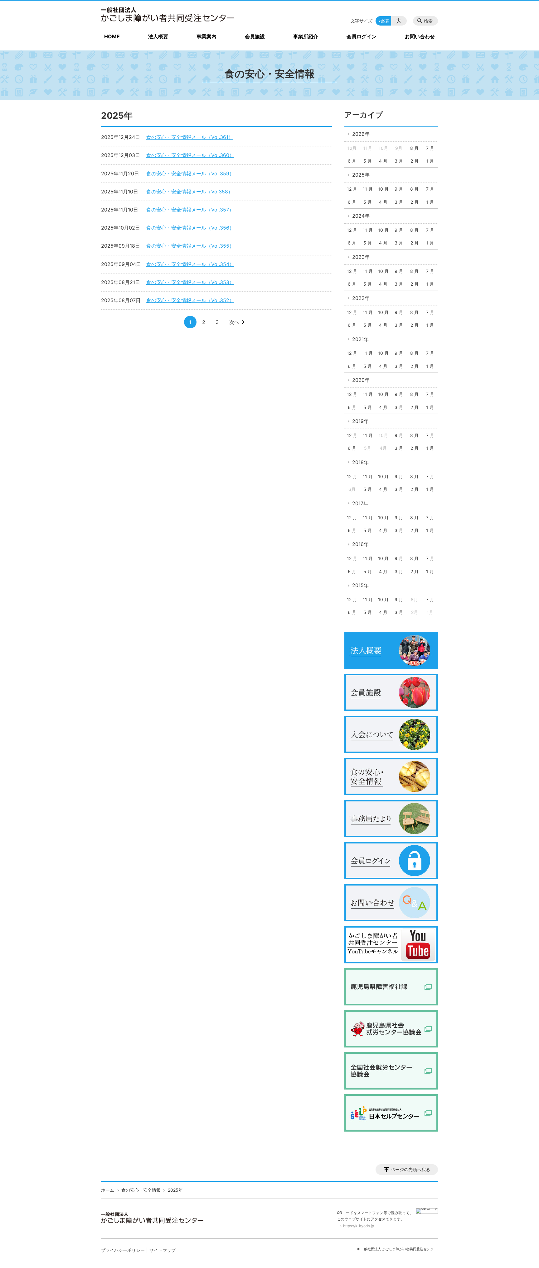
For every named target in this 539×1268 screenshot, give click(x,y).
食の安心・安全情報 (141, 1190)
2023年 (361, 257)
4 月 (383, 161)
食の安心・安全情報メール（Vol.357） (190, 210)
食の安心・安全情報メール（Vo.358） (189, 191)
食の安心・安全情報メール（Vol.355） (190, 246)
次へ (234, 322)
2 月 (414, 161)
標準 (384, 21)
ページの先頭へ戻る (410, 1169)
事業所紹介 (305, 36)
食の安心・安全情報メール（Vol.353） (190, 282)
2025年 (361, 175)
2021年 (360, 339)
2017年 (360, 503)
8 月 (414, 148)
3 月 (399, 161)
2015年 (360, 585)
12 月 (352, 189)
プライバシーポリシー (123, 1250)
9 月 (399, 189)
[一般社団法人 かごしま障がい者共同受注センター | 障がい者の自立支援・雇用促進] (168, 15)
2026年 (361, 134)
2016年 (360, 544)
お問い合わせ (420, 36)
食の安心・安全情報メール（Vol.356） (190, 228)
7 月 (430, 148)
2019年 (360, 421)
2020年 (361, 380)
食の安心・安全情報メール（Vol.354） (190, 264)
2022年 (361, 298)
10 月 (383, 189)
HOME (112, 36)
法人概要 (158, 36)
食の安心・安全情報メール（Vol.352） (190, 300)
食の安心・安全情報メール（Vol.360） (190, 155)
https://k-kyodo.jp (358, 1225)
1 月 (430, 161)
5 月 (367, 161)
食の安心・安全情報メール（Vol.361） (189, 137)
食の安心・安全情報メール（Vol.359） (190, 173)
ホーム (107, 1190)
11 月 (368, 189)
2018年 (360, 462)
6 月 (352, 161)
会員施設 (255, 36)
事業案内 (206, 36)
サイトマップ (162, 1250)
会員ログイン (361, 36)
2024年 (361, 216)
